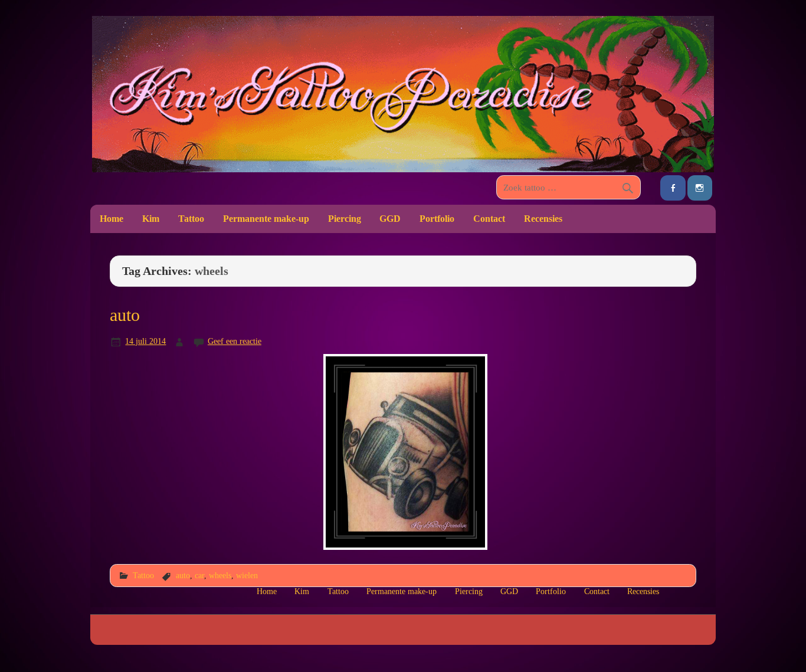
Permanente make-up (266, 219)
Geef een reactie (234, 341)
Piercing (344, 219)
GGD (390, 219)
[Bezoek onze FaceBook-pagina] (672, 188)
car (199, 575)
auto (125, 315)
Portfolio (437, 219)
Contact (489, 219)
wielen (247, 575)
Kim (150, 219)
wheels (220, 575)
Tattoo (191, 219)
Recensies (543, 219)
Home (111, 219)
